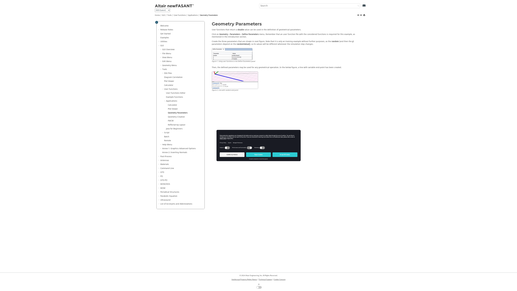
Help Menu (167, 144)
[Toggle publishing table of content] (156, 22)
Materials (164, 164)
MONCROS (165, 184)
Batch (166, 136)
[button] (159, 26)
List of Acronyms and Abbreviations (176, 203)
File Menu (166, 53)
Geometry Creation (176, 116)
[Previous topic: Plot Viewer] (358, 15)
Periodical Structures (169, 192)
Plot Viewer (169, 81)
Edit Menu (167, 61)
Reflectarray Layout (176, 124)
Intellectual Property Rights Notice (244, 279)
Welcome (164, 25)
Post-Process (166, 156)
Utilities (163, 41)
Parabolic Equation (168, 196)
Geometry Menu (169, 65)
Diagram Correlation (173, 77)
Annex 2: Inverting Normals (174, 152)
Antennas (164, 160)
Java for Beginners (174, 128)
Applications (193, 15)
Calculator (168, 85)
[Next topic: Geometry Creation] (361, 15)
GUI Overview (168, 49)
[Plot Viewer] (358, 15)
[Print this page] (364, 15)
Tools (169, 15)
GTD (162, 172)
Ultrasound (165, 200)
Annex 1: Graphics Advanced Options (179, 148)
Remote (167, 140)
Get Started (165, 33)
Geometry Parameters (209, 15)
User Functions (180, 15)
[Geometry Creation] (361, 15)
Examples (164, 37)
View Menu (167, 57)
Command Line (167, 168)
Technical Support (265, 279)
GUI (163, 15)
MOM (162, 188)
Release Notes (166, 29)
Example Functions (174, 97)
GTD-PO (163, 180)
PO (161, 176)
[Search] (357, 6)
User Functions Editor (175, 93)
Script (166, 132)
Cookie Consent (279, 279)
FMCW (171, 120)
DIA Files (168, 73)
